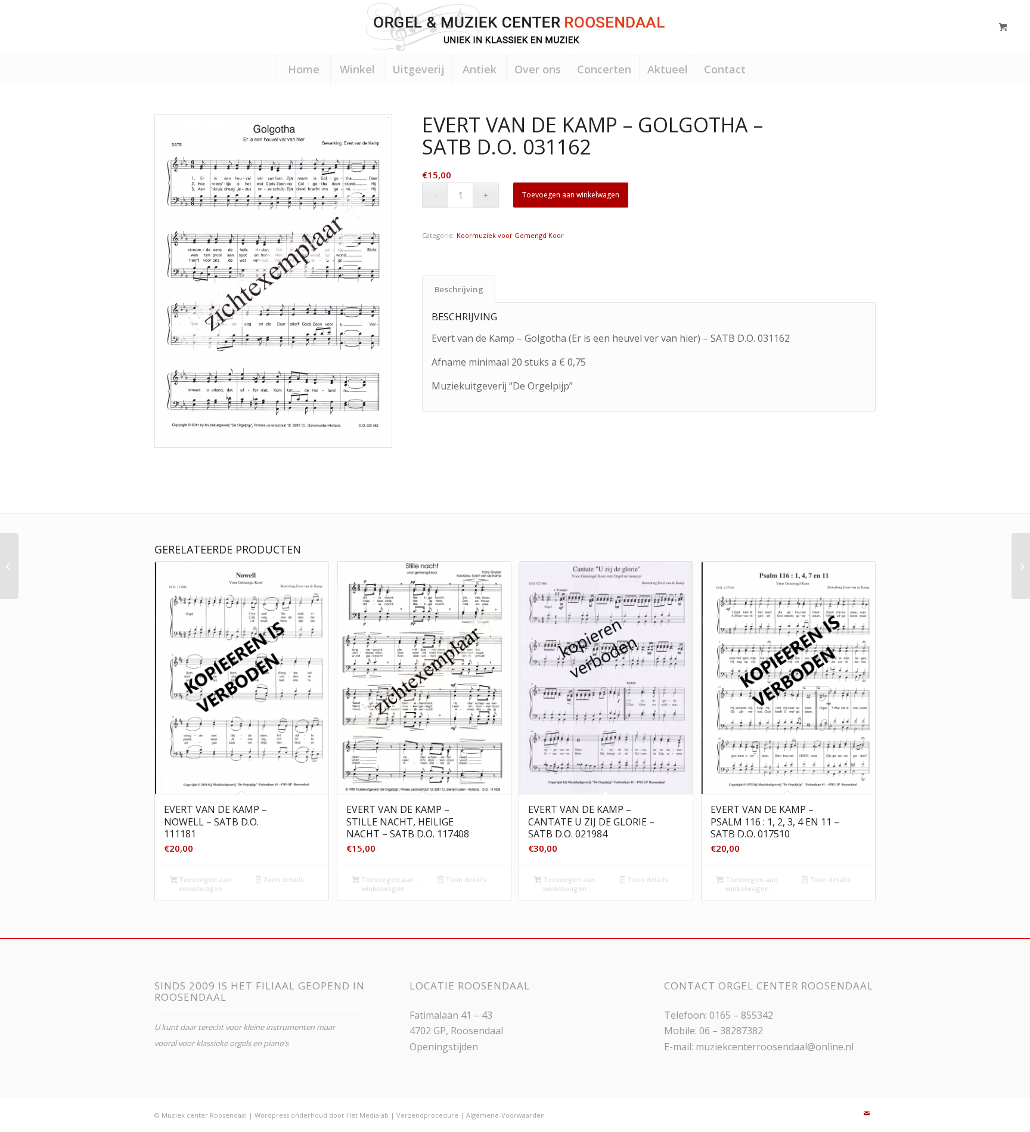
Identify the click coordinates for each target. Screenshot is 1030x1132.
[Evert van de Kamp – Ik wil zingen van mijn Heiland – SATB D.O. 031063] (9, 566)
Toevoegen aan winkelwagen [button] (204, 884)
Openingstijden (443, 1046)
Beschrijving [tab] (459, 289)
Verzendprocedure (427, 1115)
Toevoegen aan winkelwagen (570, 195)
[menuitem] (303, 69)
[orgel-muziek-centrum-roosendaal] (515, 27)
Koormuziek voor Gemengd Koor (510, 235)
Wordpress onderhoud (291, 1115)
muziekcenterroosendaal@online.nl (775, 1046)
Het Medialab (367, 1115)
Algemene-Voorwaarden (505, 1115)
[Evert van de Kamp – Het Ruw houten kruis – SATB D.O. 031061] (1021, 566)
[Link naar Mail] (867, 1113)
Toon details (282, 879)
